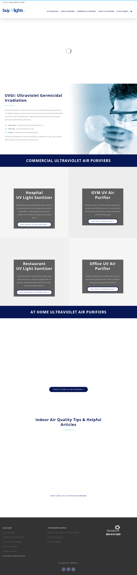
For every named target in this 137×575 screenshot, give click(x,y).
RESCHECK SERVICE (54, 542)
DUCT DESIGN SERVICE (55, 537)
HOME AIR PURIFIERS (10, 547)
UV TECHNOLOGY (9, 533)
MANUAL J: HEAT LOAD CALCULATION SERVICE (63, 533)
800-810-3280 (113, 534)
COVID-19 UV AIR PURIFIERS (12, 542)
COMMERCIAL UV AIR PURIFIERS (14, 537)
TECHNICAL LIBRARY (9, 551)
